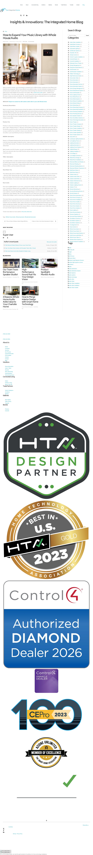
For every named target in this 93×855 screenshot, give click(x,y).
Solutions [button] (43, 5)
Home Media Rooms (75, 96)
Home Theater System (75, 134)
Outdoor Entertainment (75, 180)
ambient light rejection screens (76, 262)
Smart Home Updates (75, 208)
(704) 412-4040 (6, 333)
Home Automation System (76, 86)
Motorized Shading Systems (76, 166)
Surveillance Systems (75, 222)
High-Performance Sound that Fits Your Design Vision (29, 274)
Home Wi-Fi (72, 136)
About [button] (27, 5)
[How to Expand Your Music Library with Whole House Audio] (30, 64)
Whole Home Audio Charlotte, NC (10, 309)
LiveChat (11, 826)
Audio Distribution (73, 268)
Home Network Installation (76, 101)
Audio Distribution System (75, 270)
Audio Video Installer (73, 287)
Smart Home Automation (76, 195)
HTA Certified (8, 355)
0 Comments (31, 41)
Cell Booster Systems (75, 50)
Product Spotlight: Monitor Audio (47, 272)
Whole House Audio (10, 217)
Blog (83, 5)
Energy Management (75, 65)
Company (7, 348)
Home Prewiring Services (76, 113)
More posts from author (52, 241)
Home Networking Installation (76, 109)
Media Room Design (74, 157)
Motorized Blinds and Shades (77, 161)
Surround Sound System (75, 216)
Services (7, 350)
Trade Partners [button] (64, 5)
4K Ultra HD (71, 249)
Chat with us (85, 825)
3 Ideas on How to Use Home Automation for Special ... (43, 221)
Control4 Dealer (73, 59)
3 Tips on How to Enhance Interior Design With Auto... (17, 221)
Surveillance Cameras (75, 218)
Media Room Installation (75, 159)
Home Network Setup (75, 103)
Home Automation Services (76, 84)
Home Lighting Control (75, 94)
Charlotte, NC (73, 52)
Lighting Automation (74, 143)
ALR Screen (71, 256)
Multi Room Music (74, 170)
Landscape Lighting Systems (76, 138)
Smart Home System (74, 205)
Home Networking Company (76, 107)
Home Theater (73, 122)
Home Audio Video (74, 78)
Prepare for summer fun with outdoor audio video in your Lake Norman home (28, 101)
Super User (5, 41)
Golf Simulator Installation (76, 71)
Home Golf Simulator (75, 92)
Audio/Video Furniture (75, 44)
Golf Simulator (73, 69)
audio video (71, 279)
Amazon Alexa (72, 258)
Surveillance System (74, 220)
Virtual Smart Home (9, 375)
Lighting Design (73, 149)
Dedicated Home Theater (76, 63)
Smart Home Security (75, 203)
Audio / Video (8, 368)
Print (6, 31)
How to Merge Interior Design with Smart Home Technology (30, 300)
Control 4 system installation (76, 57)
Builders (7, 393)
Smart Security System (75, 212)
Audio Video (71, 281)
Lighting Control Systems (76, 147)
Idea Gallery (8, 399)
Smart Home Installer (75, 201)
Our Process (8, 352)
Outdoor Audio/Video (75, 178)
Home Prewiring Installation (76, 111)
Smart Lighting (73, 210)
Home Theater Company (76, 124)
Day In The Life (8, 384)
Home (21, 5)
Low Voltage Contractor (75, 155)
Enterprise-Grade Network (76, 67)
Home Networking (74, 105)
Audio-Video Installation (75, 42)
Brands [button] (56, 5)
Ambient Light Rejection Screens (76, 260)
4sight (70, 251)
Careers (7, 357)
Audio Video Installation (74, 283)
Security (7, 369)
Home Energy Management (76, 88)
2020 (70, 247)
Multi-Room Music (74, 172)
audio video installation (74, 285)
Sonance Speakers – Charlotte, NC (11, 277)
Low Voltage (73, 153)
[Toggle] (89, 42)
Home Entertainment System (76, 90)
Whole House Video (74, 237)
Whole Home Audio (74, 229)
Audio (70, 266)
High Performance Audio (75, 75)
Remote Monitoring (74, 189)
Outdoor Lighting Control (76, 185)
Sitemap (14, 833)
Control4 (7, 410)
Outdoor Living (8, 382)
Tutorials (71, 5)
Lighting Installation (74, 151)
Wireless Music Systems (75, 239)
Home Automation (74, 80)
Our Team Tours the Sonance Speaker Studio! (10, 272)
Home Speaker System (75, 115)
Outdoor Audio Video (74, 176)
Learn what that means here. (54, 854)
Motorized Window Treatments (77, 168)
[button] (46, 820)
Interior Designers (9, 390)
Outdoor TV (72, 187)
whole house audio (38, 92)
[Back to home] (10, 10)
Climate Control (73, 54)
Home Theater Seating (75, 130)
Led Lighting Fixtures (75, 140)
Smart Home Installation (75, 199)
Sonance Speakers (74, 214)
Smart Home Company (75, 197)
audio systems (72, 275)
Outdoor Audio (73, 174)
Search (87, 35)
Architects (71, 264)
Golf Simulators (8, 373)
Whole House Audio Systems (47, 277)
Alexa (70, 254)
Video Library (8, 401)
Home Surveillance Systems (76, 117)
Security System (73, 193)
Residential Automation (30, 217)
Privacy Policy (19, 833)
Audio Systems (72, 272)
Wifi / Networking (9, 371)
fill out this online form (27, 211)
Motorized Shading (74, 164)
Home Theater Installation (76, 128)
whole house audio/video (75, 235)
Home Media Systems (75, 98)
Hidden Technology (74, 73)
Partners (7, 409)
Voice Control (73, 226)
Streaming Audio (20, 217)
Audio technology (73, 277)
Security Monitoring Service (76, 191)
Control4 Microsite (9, 353)
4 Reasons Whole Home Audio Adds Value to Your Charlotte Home (11, 302)
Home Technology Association (77, 119)
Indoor (6, 381)
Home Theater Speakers (76, 132)
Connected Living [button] (34, 5)
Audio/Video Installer (74, 46)
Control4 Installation (74, 61)
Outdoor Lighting (74, 182)
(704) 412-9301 (6, 339)
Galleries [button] (50, 5)
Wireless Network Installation (76, 241)
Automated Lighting (74, 48)
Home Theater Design (75, 126)
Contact (77, 5)
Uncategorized (73, 224)
